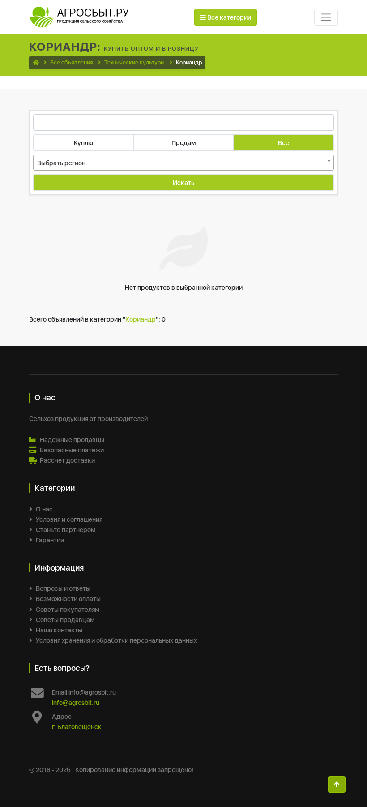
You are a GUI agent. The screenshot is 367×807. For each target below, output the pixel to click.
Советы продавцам (65, 619)
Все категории (228, 17)
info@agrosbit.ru (75, 702)
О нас (44, 509)
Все (283, 142)
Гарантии (50, 540)
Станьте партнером (66, 529)
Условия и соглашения (69, 519)
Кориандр (140, 319)
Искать (183, 182)
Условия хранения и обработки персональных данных (116, 640)
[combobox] (183, 163)
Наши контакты (59, 630)
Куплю (83, 142)
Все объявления (71, 62)
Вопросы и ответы (63, 588)
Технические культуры (134, 62)
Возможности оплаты (68, 598)
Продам (183, 142)
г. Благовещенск (77, 726)
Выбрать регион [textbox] (61, 163)
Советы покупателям (68, 609)
